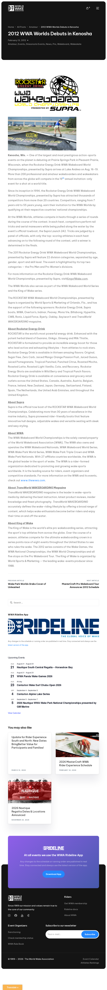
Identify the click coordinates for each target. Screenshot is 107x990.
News (49, 44)
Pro (54, 44)
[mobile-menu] (96, 8)
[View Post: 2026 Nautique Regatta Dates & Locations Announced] (29, 791)
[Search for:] (53, 602)
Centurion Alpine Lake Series (33, 694)
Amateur (12, 44)
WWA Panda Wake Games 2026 (34, 676)
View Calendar (14, 712)
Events (21, 44)
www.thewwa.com (33, 480)
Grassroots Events (35, 44)
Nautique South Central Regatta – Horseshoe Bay (45, 667)
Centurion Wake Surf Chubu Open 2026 (39, 685)
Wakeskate (75, 44)
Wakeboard (63, 44)
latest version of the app (18, 645)
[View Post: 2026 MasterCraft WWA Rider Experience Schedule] (77, 744)
